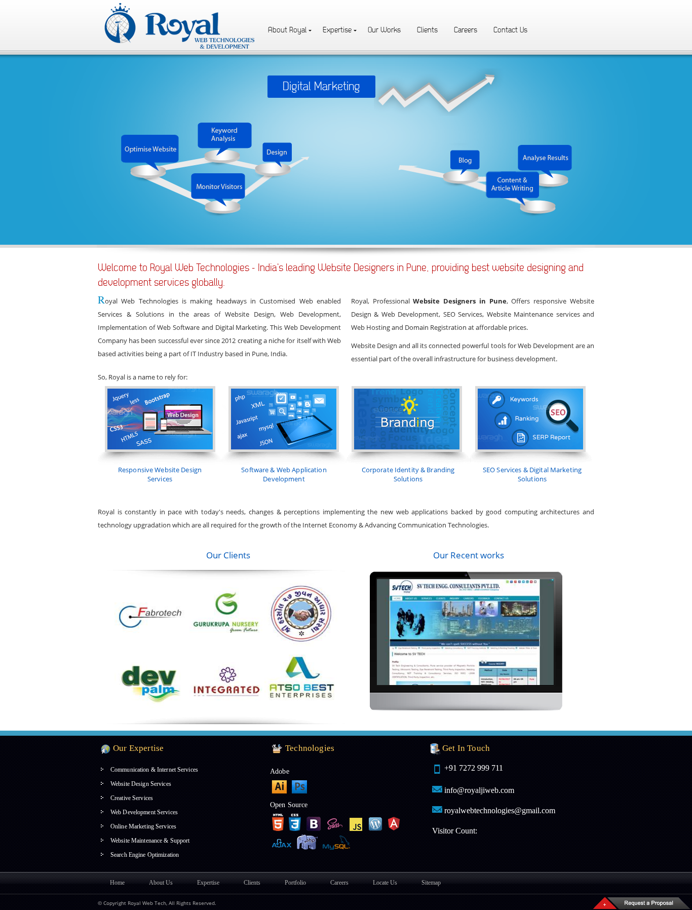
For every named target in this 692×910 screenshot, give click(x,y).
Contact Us (510, 30)
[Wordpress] (376, 822)
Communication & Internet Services (154, 769)
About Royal (287, 30)
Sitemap (431, 882)
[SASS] (335, 822)
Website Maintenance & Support (149, 840)
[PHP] (307, 843)
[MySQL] (337, 842)
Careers (465, 30)
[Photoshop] (299, 786)
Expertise (337, 30)
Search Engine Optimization (144, 854)
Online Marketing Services (143, 826)
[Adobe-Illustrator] (279, 786)
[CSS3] (295, 822)
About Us (161, 882)
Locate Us (385, 882)
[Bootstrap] (314, 822)
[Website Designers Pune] (180, 6)
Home (117, 882)
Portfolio (295, 882)
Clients (427, 30)
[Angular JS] (394, 822)
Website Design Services (140, 783)
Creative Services (131, 798)
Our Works (384, 30)
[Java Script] (356, 822)
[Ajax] (282, 842)
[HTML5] (278, 822)
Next (383, 631)
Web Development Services (144, 812)
